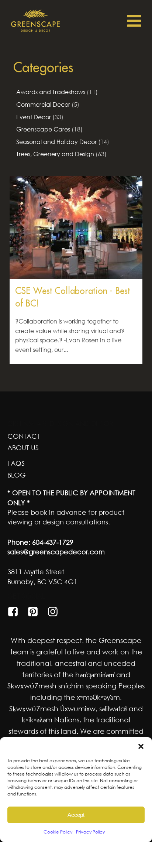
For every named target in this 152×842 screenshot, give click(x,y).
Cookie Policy (58, 832)
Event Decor (33, 117)
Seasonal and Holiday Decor (56, 142)
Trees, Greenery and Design (55, 154)
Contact (23, 436)
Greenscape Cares (43, 129)
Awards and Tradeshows (50, 92)
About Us (23, 448)
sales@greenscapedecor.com (56, 552)
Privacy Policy (90, 832)
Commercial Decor (43, 104)
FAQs (16, 463)
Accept (76, 815)
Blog (16, 475)
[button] (141, 746)
